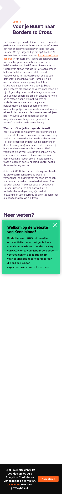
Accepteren (48, 478)
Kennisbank (34, 250)
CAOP (15, 250)
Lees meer (42, 266)
